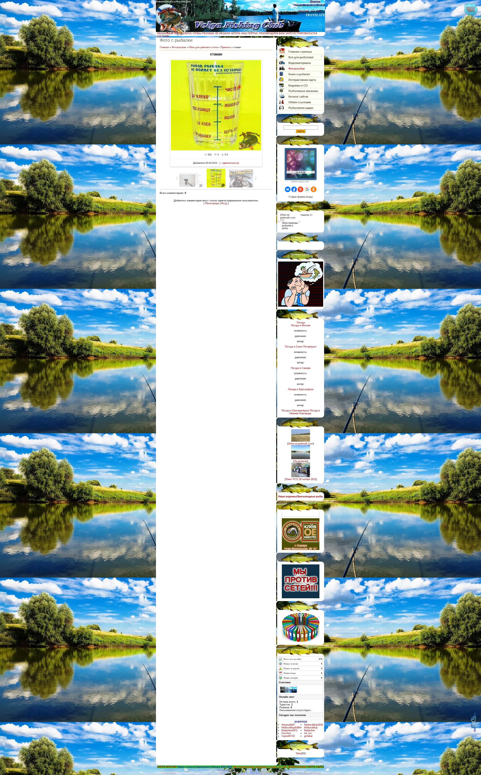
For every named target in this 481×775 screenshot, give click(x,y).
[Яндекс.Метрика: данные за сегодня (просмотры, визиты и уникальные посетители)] (312, 771)
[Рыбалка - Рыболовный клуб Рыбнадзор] (169, 773)
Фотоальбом (179, 47)
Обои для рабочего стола (203, 47)
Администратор (230, 163)
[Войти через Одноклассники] (313, 189)
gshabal (308, 736)
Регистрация (212, 203)
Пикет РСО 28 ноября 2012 (300, 479)
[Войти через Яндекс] (300, 189)
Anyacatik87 (288, 724)
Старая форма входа (301, 196)
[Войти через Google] (307, 189)
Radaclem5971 (289, 730)
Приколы (226, 47)
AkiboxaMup (311, 727)
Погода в (300, 325)
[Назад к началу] (473, 717)
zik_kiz (308, 733)
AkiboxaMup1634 (313, 724)
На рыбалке (300, 461)
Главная (164, 47)
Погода (301, 322)
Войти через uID (300, 180)
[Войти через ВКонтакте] (287, 189)
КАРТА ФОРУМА (166, 766)
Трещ (299, 753)
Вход (319, 11)
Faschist (286, 733)
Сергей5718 (288, 736)
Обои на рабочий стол (287, 216)
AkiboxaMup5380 (290, 727)
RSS (313, 11)
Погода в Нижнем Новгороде (304, 412)
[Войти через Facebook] (294, 189)
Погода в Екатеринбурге (295, 410)
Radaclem (309, 730)
